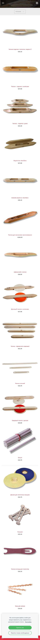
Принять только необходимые (20, 633)
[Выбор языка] (37, 3)
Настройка (28, 622)
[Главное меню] (3, 3)
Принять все (20, 627)
